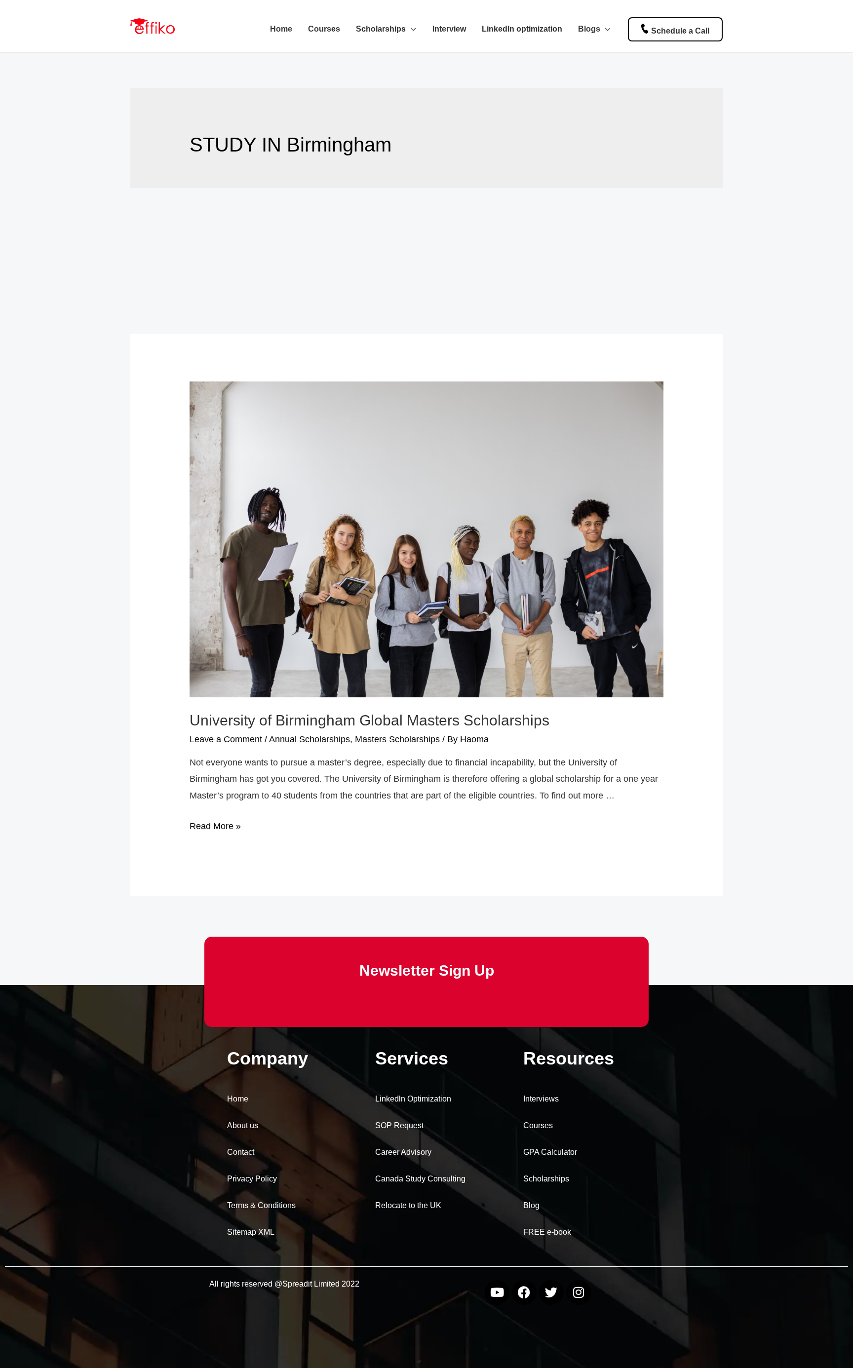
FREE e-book (547, 1232)
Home (281, 28)
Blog (531, 1205)
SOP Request (399, 1125)
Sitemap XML (250, 1232)
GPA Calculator (550, 1152)
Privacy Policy (252, 1179)
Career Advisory (403, 1152)
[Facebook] (524, 1292)
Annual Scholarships (309, 739)
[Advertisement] (426, 261)
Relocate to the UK (408, 1205)
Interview (449, 28)
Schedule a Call (680, 30)
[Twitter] (551, 1292)
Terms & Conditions (261, 1205)
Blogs (589, 28)
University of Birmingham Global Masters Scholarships (369, 720)
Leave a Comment (226, 739)
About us (242, 1125)
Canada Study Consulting (420, 1179)
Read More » (215, 826)
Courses (324, 28)
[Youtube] (497, 1292)
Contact (240, 1152)
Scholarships (381, 28)
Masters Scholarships (397, 739)
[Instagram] (578, 1292)
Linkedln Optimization (413, 1099)
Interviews (541, 1099)
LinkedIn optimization (522, 28)
